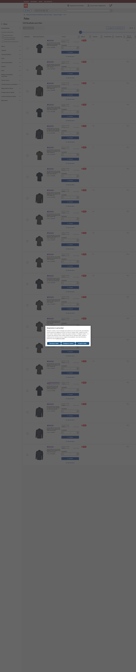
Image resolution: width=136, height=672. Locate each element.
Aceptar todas (82, 343)
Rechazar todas (54, 343)
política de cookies (60, 338)
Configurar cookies (68, 343)
